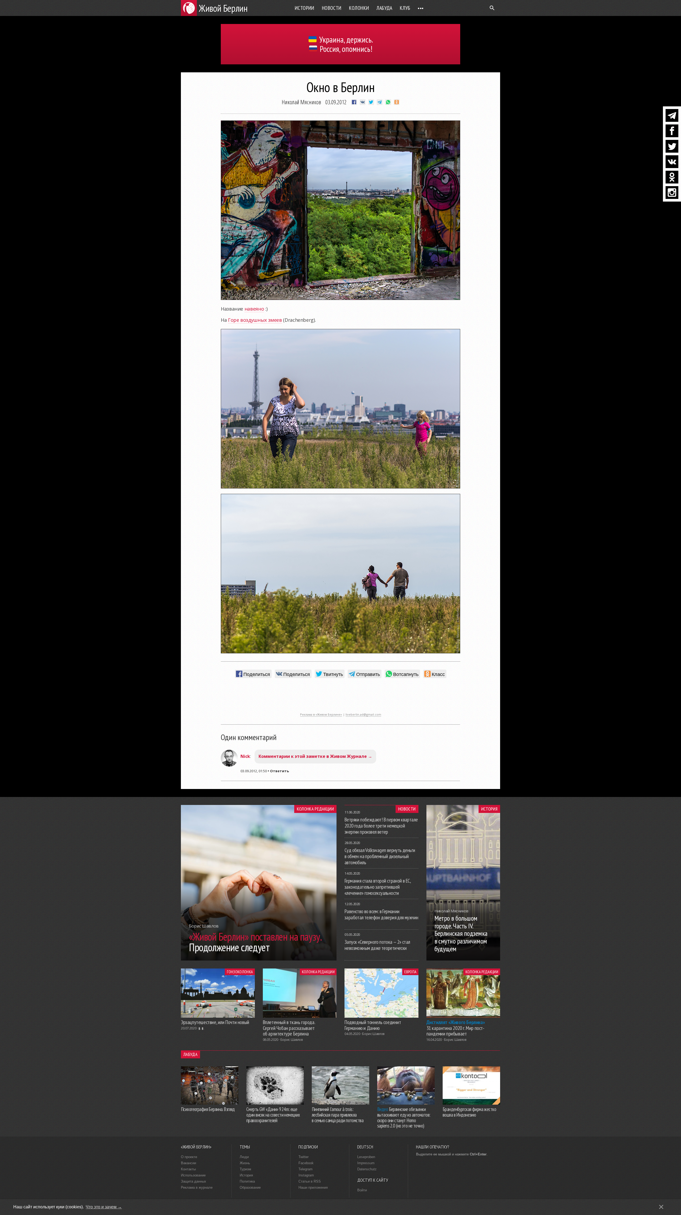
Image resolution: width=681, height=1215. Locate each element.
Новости (332, 8)
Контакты (188, 1169)
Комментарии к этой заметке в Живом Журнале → (315, 756)
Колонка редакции (315, 809)
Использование (193, 1175)
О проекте (189, 1157)
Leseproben (366, 1157)
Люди (244, 1157)
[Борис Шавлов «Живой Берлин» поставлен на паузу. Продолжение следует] (259, 959)
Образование (250, 1187)
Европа (410, 971)
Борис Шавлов (291, 1039)
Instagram (306, 1175)
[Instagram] (672, 192)
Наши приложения (313, 1187)
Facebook (306, 1163)
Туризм (245, 1169)
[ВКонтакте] (672, 161)
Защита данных (193, 1181)
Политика (247, 1181)
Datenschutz (367, 1169)
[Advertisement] (340, 698)
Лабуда (384, 8)
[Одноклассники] (672, 177)
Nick (245, 756)
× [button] (661, 1206)
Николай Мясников (301, 102)
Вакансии (188, 1163)
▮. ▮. (201, 1028)
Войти (362, 1190)
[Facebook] (672, 130)
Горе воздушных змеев (255, 320)
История (489, 809)
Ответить (279, 771)
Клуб (405, 8)
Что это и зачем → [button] (104, 1207)
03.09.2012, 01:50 (253, 771)
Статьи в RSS (309, 1181)
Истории (304, 8)
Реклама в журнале (197, 1187)
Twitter (303, 1157)
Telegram (305, 1169)
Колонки (359, 8)
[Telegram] (672, 115)
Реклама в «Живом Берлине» (321, 714)
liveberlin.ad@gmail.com (363, 714)
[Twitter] (672, 146)
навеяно (254, 309)
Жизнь (245, 1163)
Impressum (366, 1163)
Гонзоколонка (240, 971)
